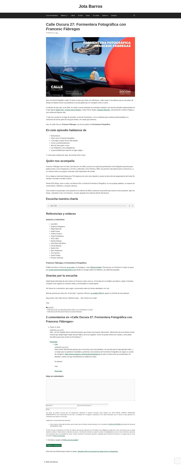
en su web (70, 267)
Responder (53, 342)
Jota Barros (90, 6)
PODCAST (50, 307)
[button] (134, 15)
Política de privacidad (59, 436)
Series (88, 15)
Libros (73, 15)
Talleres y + (64, 15)
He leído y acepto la (63, 440)
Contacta (114, 15)
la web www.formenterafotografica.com (62, 270)
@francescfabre (96, 267)
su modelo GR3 (96, 293)
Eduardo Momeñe (103, 110)
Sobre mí (105, 15)
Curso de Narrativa (52, 15)
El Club (80, 15)
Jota (56, 344)
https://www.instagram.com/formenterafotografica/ (82, 354)
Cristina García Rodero (73, 110)
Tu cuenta (96, 15)
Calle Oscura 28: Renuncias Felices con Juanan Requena (64, 311)
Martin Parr (60, 110)
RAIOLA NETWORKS (115, 424)
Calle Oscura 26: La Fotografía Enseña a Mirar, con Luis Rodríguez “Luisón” (70, 309)
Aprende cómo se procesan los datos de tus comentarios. (98, 451)
